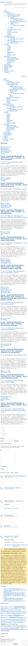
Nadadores (6, 619)
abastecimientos (5, 606)
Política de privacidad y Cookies (11, 628)
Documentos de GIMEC (19, 25)
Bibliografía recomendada (13, 58)
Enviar (15, 644)
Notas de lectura (11, 61)
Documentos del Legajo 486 (17, 38)
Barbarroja (8, 610)
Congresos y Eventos (9, 70)
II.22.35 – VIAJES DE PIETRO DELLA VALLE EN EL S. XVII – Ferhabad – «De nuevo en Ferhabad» (13, 157)
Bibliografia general (12, 57)
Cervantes (15, 610)
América (9, 46)
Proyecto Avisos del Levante (14, 29)
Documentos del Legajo (12, 42)
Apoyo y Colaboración (12, 32)
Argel (5, 608)
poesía (8, 620)
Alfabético (16, 472)
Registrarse (24, 76)
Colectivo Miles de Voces (16, 18)
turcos (22, 622)
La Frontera (7, 12)
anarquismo (11, 606)
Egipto (14, 613)
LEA (11, 26)
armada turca (16, 608)
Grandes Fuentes (8, 66)
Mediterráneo (10, 52)
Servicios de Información (16, 620)
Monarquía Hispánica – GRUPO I (12, 487)
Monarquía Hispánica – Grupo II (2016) (13, 500)
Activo (8, 472)
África (8, 45)
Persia (4, 620)
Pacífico (9, 53)
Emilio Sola (7, 525)
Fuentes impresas (11, 60)
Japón (8, 617)
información (4, 617)
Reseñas (9, 62)
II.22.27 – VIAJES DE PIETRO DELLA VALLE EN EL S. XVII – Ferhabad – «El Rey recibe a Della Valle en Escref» (14, 376)
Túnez (7, 624)
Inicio (5, 10)
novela (20, 619)
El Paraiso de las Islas (21, 613)
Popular (12, 472)
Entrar (5, 5)
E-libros (6, 69)
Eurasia (9, 48)
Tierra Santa (17, 622)
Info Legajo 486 (11, 37)
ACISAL (12, 17)
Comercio (19, 610)
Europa (9, 49)
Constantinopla (5, 611)
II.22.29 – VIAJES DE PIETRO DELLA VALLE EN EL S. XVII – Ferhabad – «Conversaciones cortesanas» (12, 323)
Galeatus (6, 68)
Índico (8, 50)
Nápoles (23, 619)
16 (4, 434)
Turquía (3, 624)
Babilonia (3, 610)
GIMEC (12, 24)
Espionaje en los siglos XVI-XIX (18, 21)
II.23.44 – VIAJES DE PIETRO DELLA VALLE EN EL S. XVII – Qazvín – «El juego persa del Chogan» (15, 590)
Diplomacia (9, 613)
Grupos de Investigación (13, 16)
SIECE (12, 28)
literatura (13, 617)
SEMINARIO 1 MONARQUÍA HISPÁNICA (15, 476)
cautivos (12, 610)
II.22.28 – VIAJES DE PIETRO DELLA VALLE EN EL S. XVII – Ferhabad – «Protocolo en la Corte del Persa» (12, 350)
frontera (17, 615)
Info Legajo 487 (11, 40)
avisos (24, 608)
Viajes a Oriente (13, 624)
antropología (19, 606)
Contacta (9, 34)
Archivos (6, 44)
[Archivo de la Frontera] (6, 2)
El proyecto (10, 13)
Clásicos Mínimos (8, 65)
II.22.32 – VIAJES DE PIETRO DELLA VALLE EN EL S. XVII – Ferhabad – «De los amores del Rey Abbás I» (14, 238)
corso (5, 613)
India (22, 615)
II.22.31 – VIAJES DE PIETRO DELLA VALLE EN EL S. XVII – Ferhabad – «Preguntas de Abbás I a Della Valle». (12, 267)
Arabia (2, 608)
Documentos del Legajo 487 (17, 41)
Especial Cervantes (11, 54)
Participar (9, 30)
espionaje (11, 615)
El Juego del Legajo (9, 36)
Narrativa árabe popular (13, 619)
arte (21, 608)
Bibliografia (7, 56)
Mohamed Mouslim (9, 515)
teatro (12, 622)
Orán (2, 620)
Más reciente (3, 472)
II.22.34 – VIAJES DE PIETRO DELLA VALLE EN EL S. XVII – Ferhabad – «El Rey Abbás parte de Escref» (14, 184)
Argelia (9, 608)
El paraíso (6, 72)
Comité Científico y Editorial (14, 14)
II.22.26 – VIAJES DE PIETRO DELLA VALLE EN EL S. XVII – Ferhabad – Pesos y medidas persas (14, 404)
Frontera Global (14, 22)
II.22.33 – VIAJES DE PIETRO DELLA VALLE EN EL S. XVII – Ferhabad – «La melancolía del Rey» (13, 211)
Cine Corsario (7, 64)
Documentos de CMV (18, 20)
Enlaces (9, 33)
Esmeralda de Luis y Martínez (11, 536)
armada (12, 608)
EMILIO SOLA (4, 615)
